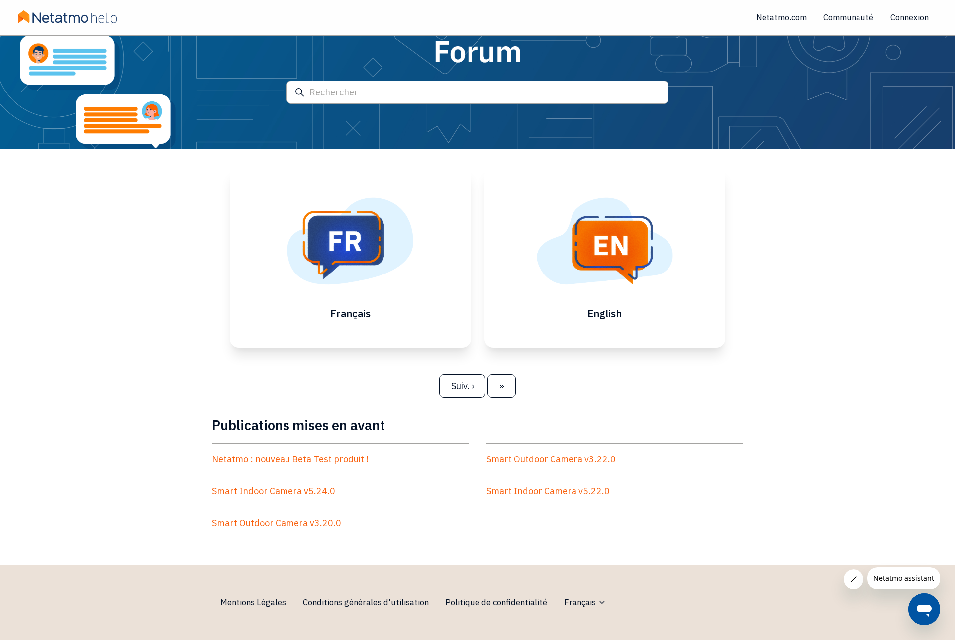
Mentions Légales (253, 602)
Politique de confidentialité (496, 602)
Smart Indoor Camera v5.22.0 (548, 491)
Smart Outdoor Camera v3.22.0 (551, 459)
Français (581, 602)
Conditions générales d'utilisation (366, 602)
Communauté (848, 17)
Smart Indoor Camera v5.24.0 (273, 491)
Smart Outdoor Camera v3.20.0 (276, 523)
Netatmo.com (781, 17)
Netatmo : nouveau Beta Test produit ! (290, 459)
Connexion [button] (909, 17)
